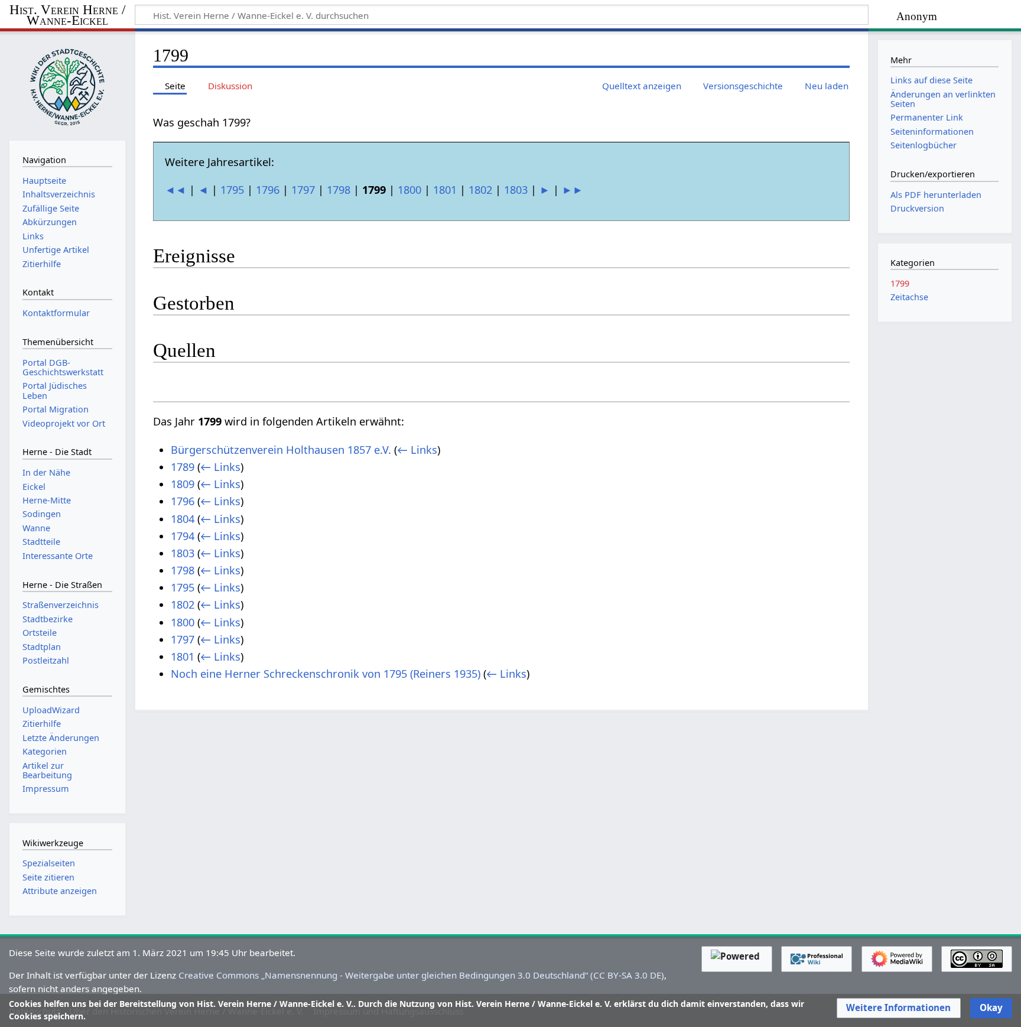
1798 (338, 190)
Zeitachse (909, 297)
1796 (267, 190)
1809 (182, 484)
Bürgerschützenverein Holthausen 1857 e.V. (281, 450)
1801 (445, 190)
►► (572, 190)
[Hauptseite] (67, 84)
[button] (898, 1008)
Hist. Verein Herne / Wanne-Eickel (67, 16)
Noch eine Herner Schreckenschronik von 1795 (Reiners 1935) (325, 674)
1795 (232, 190)
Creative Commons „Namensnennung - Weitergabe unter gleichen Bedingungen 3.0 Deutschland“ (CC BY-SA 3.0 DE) (421, 975)
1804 (182, 519)
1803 (516, 190)
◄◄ (175, 190)
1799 (899, 283)
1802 (480, 190)
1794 (182, 536)
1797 (303, 190)
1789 (182, 467)
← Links (417, 450)
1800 (409, 190)
